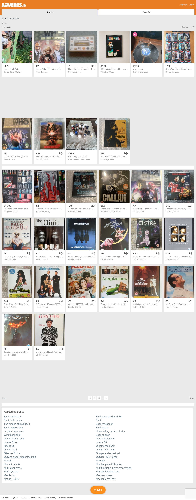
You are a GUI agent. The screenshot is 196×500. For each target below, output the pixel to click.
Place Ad (146, 12)
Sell (99, 489)
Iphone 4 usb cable (14, 438)
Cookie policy (50, 498)
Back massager (104, 424)
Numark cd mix (12, 464)
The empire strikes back (17, 424)
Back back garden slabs (109, 416)
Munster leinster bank (107, 471)
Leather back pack (14, 431)
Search (50, 12)
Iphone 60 (101, 442)
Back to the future (13, 420)
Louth (177, 72)
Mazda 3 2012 (11, 479)
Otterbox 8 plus (12, 453)
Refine (185, 27)
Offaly (47, 212)
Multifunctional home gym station (113, 468)
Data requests (35, 498)
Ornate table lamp (105, 449)
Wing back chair (12, 435)
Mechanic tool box (106, 479)
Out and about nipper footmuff (20, 457)
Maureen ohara (104, 475)
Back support (103, 435)
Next (192, 398)
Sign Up (183, 5)
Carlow (18, 72)
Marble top (9, 475)
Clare (111, 72)
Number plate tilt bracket (109, 464)
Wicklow (116, 212)
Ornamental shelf (105, 446)
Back (98, 420)
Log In (191, 5)
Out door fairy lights (106, 457)
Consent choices (66, 498)
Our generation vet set (108, 453)
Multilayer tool (11, 471)
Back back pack (12, 416)
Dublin (79, 72)
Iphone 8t (9, 446)
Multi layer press (13, 468)
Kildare (44, 72)
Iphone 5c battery (105, 438)
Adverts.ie (14, 5)
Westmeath (85, 159)
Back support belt (13, 427)
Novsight (101, 460)
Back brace (102, 427)
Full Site (5, 498)
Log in (24, 498)
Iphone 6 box (11, 442)
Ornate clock (10, 449)
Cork (146, 72)
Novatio (8, 460)
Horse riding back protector (110, 431)
